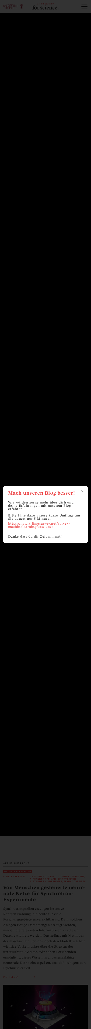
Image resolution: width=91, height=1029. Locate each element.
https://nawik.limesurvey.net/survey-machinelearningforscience (39, 525)
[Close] (82, 491)
